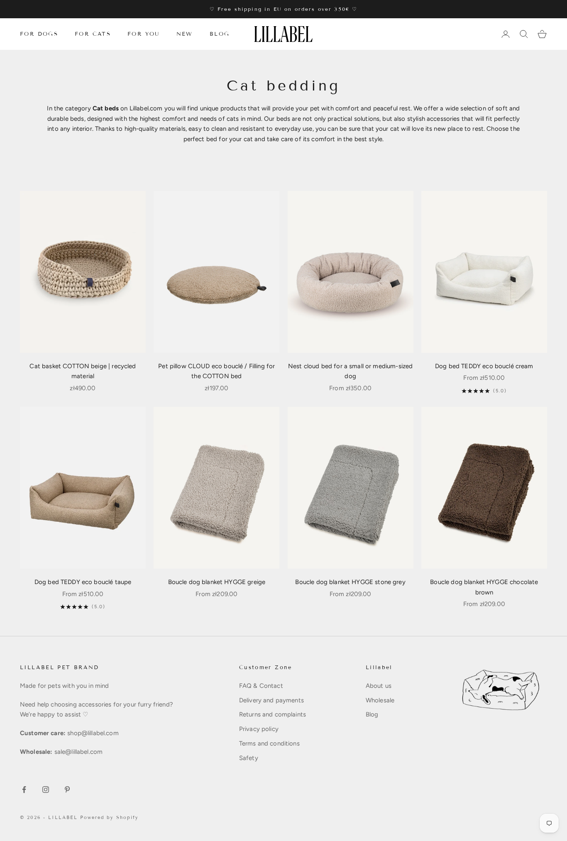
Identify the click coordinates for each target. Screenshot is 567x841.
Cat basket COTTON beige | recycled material (82, 371)
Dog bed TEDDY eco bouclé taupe (83, 582)
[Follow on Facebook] (24, 789)
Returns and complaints (272, 714)
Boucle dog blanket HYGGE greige (217, 582)
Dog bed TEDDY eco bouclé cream (484, 366)
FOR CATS (93, 34)
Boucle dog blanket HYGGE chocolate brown (484, 587)
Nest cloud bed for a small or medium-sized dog (350, 371)
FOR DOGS (39, 34)
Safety (248, 758)
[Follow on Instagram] (46, 789)
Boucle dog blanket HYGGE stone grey (350, 582)
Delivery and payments (271, 700)
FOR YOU (143, 34)
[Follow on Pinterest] (67, 789)
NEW (184, 34)
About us (378, 685)
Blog (372, 714)
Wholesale (380, 700)
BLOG (220, 34)
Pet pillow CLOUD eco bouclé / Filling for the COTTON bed (216, 371)
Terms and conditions (269, 743)
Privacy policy (259, 729)
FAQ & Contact (261, 685)
